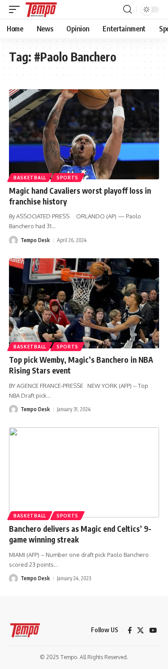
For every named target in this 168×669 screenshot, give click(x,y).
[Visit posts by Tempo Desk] (13, 240)
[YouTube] (153, 630)
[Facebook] (129, 630)
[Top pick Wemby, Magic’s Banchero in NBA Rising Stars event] (84, 303)
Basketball (29, 177)
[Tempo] (41, 9)
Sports (67, 177)
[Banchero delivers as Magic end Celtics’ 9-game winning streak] (84, 472)
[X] (140, 630)
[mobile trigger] (16, 9)
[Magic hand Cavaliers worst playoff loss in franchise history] (84, 134)
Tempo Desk (35, 240)
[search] (127, 9)
